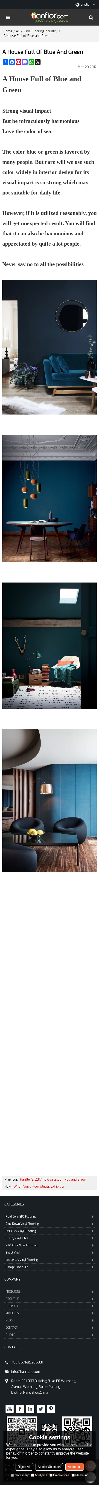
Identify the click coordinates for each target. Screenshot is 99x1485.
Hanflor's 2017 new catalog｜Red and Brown (53, 1179)
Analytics (41, 1475)
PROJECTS (12, 1313)
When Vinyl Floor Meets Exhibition (39, 1186)
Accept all (74, 1467)
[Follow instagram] (51, 1409)
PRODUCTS (13, 1292)
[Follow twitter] (41, 1409)
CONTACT (11, 1328)
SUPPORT (12, 1306)
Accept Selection (49, 1467)
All (18, 31)
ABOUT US (13, 1299)
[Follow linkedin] (30, 1409)
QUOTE (10, 1335)
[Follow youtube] (10, 1409)
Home (7, 31)
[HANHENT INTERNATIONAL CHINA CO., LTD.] (49, 17)
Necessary (22, 1475)
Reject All (24, 1467)
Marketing (81, 1475)
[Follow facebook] (20, 1409)
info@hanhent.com (25, 1371)
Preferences (61, 1475)
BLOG (9, 1320)
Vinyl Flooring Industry (40, 31)
